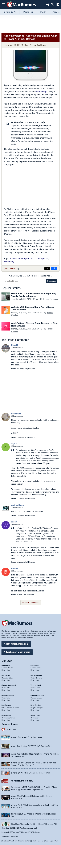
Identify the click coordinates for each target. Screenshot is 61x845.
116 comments (11, 268)
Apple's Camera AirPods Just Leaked (27, 737)
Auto (46, 841)
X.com (9, 670)
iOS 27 (43, 12)
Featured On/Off (8, 841)
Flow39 (14, 345)
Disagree (31, 369)
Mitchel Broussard (8, 685)
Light (51, 841)
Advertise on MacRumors (17, 652)
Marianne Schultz (37, 695)
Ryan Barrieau (35, 705)
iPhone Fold (28, 12)
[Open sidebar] (58, 5)
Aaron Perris (35, 715)
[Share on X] (47, 268)
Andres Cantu (17, 505)
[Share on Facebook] (54, 268)
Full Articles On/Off (23, 841)
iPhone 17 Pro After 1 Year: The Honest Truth (30, 773)
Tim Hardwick (35, 685)
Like (25, 369)
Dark (56, 841)
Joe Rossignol (52, 299)
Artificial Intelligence (39, 258)
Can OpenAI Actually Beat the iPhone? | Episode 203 (34, 824)
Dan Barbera (6, 705)
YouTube (11, 729)
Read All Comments (30, 603)
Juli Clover (41, 45)
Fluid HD (40, 841)
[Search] (53, 4)
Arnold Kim (5, 665)
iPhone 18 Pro (10, 12)
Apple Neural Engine (19, 258)
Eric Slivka (34, 665)
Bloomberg (41, 91)
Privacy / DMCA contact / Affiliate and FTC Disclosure (20, 832)
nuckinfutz (16, 414)
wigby (14, 522)
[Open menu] (3, 4)
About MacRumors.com (16, 644)
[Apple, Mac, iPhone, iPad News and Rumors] (21, 8)
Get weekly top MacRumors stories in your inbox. (30, 276)
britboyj (14, 568)
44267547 (15, 444)
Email (3, 670)
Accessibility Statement (9, 836)
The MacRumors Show (21, 780)
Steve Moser (6, 715)
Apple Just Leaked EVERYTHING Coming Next (31, 746)
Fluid (34, 841)
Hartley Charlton (7, 695)
